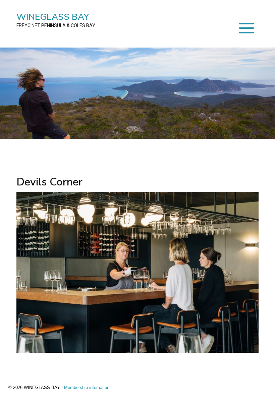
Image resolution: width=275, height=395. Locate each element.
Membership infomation (86, 387)
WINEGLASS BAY (55, 19)
